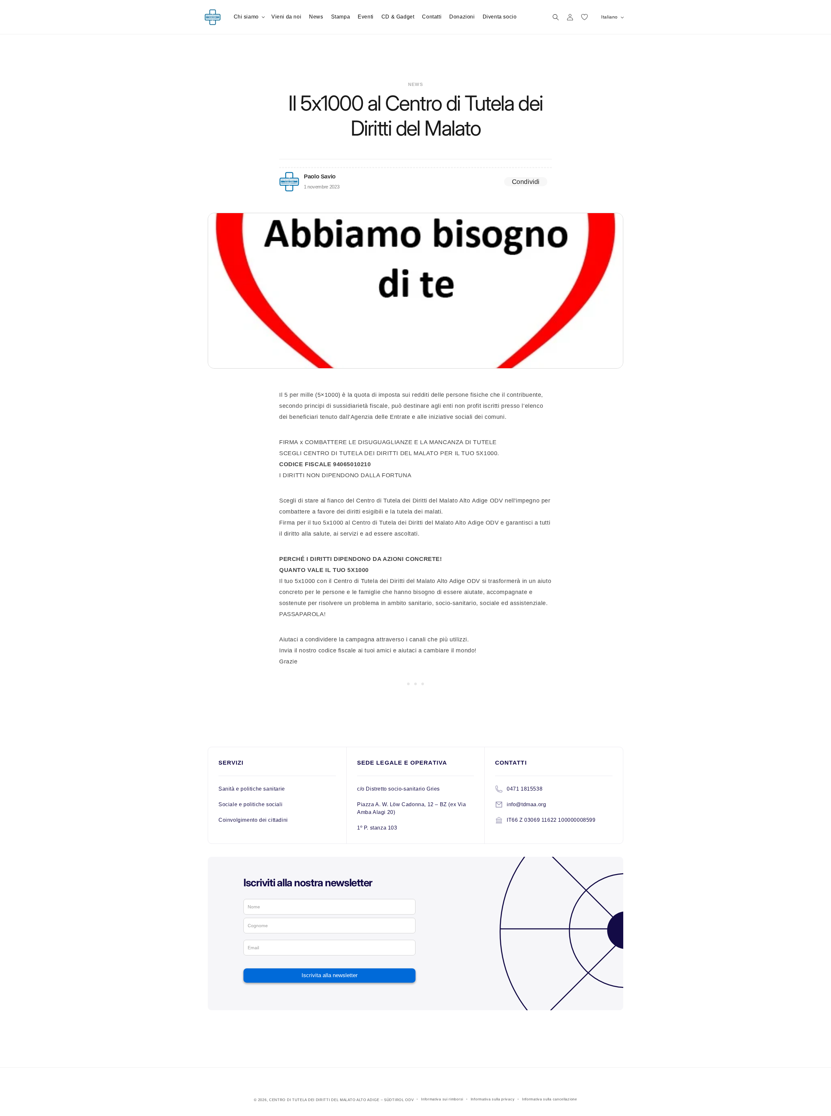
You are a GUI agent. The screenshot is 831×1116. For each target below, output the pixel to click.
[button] (248, 17)
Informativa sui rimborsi (442, 1099)
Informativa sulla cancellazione (549, 1099)
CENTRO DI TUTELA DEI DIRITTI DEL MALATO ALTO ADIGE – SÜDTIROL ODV (341, 1100)
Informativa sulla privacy (493, 1099)
